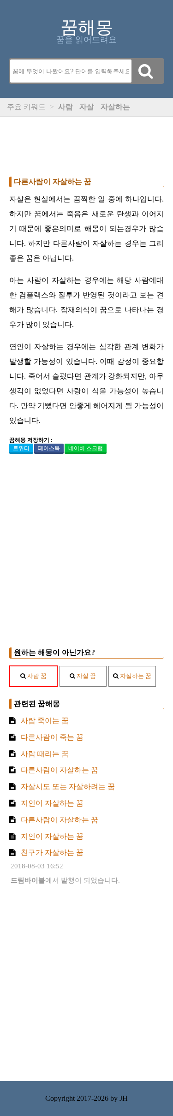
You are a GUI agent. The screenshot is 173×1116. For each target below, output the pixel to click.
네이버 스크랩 (85, 448)
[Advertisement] (86, 144)
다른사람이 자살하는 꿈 (52, 181)
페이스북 (49, 448)
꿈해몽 (86, 27)
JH (123, 1098)
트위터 (21, 448)
